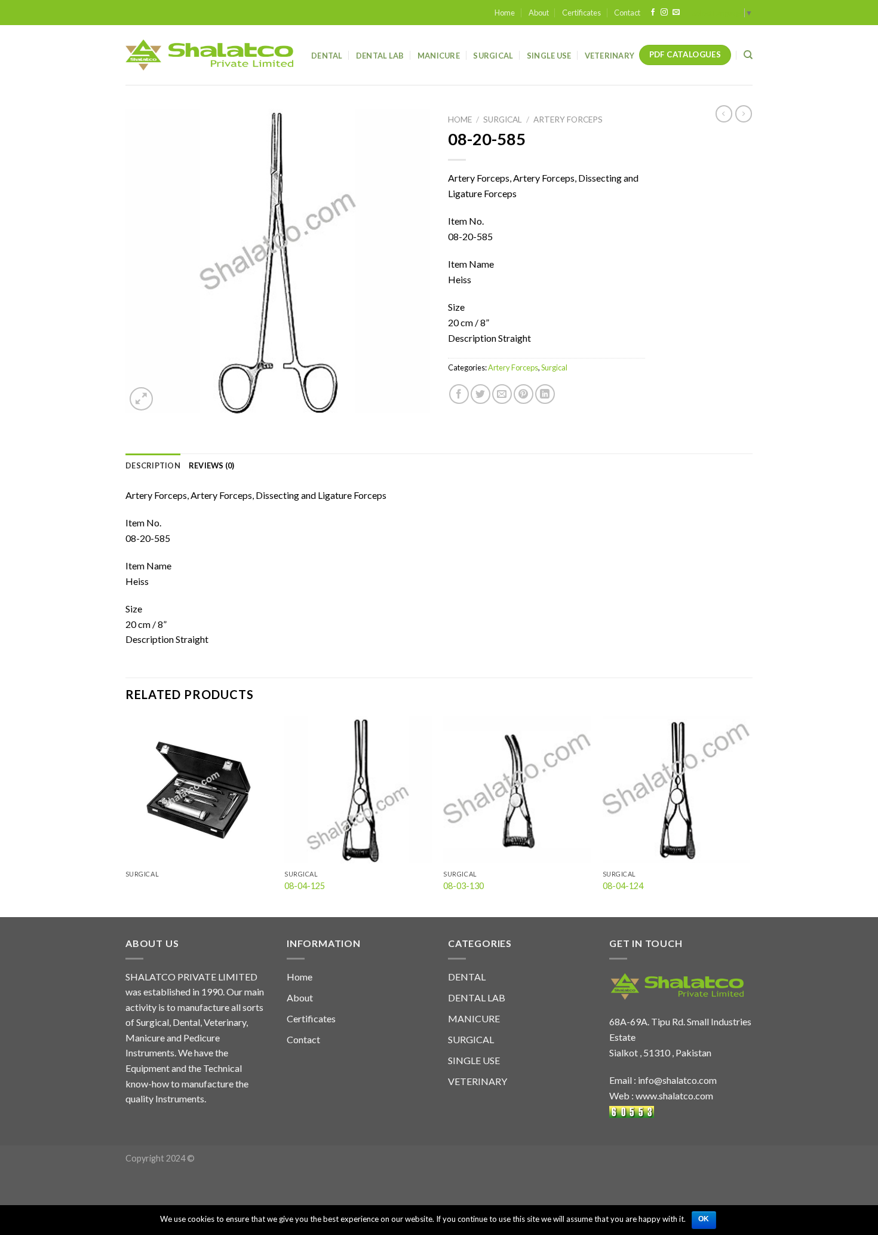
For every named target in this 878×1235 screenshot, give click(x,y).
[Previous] (126, 816)
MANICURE (474, 1018)
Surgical (493, 55)
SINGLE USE (474, 1060)
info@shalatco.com (677, 1080)
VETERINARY (477, 1081)
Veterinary (610, 55)
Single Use (549, 55)
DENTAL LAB (380, 55)
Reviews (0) (212, 465)
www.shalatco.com (674, 1095)
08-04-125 (304, 886)
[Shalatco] (209, 55)
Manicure (438, 55)
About (539, 12)
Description (152, 465)
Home (505, 12)
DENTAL (467, 976)
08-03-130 (463, 886)
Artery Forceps (568, 119)
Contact (627, 12)
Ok (704, 1219)
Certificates (581, 12)
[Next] (749, 816)
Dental (327, 55)
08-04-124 (623, 886)
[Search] (748, 55)
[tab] (152, 465)
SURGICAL (471, 1039)
